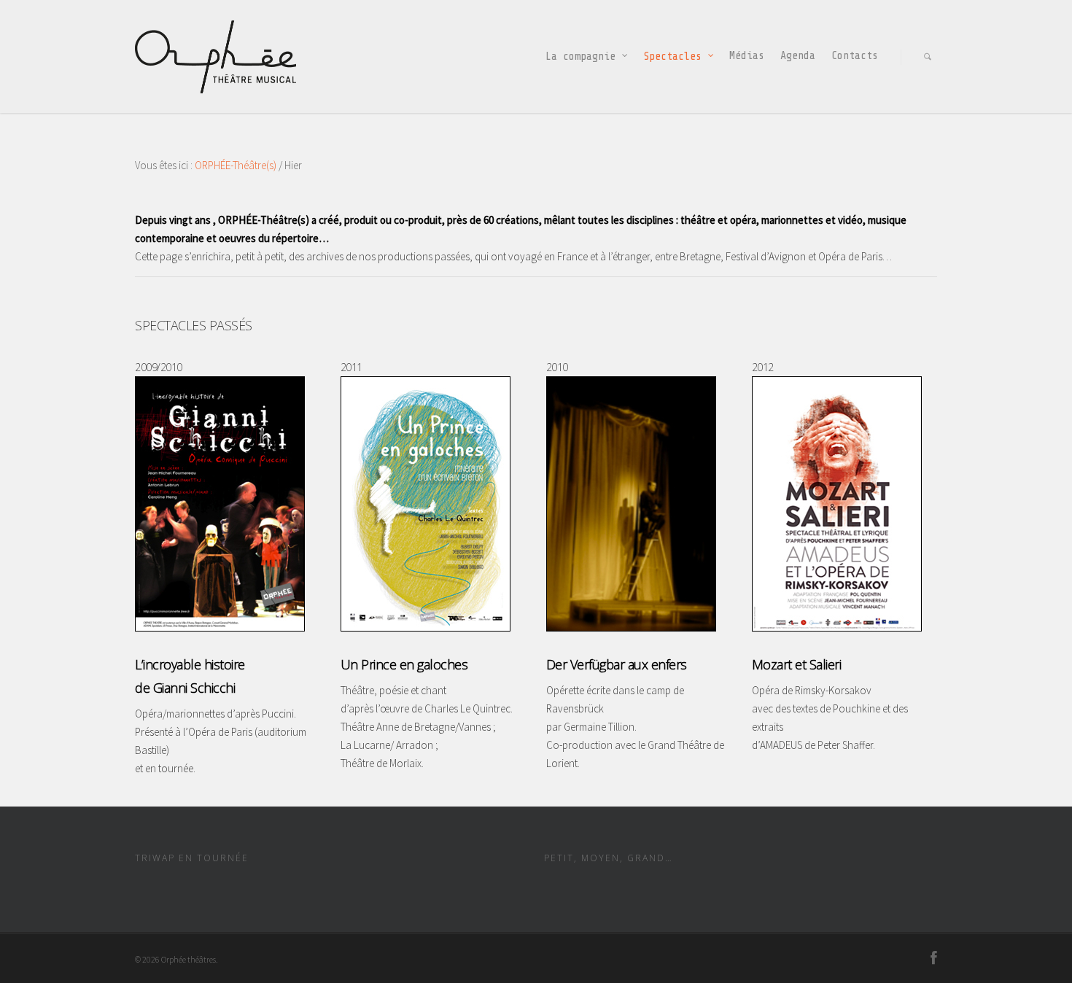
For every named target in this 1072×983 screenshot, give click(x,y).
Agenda (797, 56)
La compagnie (580, 56)
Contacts (854, 56)
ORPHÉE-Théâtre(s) (235, 165)
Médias (746, 56)
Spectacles (672, 56)
